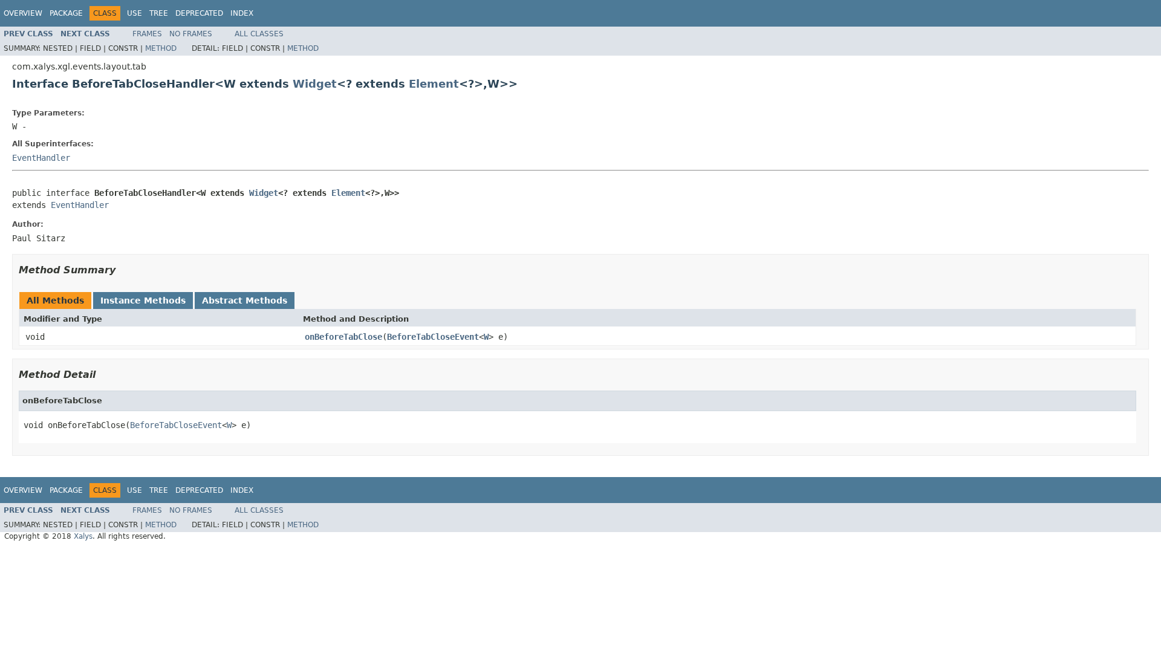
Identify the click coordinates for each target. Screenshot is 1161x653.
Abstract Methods (244, 300)
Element (434, 83)
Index (241, 13)
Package (66, 13)
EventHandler (41, 158)
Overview (23, 13)
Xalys (83, 536)
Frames (147, 34)
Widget (315, 83)
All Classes (259, 34)
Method (161, 48)
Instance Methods (143, 300)
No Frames (190, 34)
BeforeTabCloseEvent (433, 337)
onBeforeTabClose (343, 337)
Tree (158, 13)
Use (134, 13)
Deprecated (199, 13)
